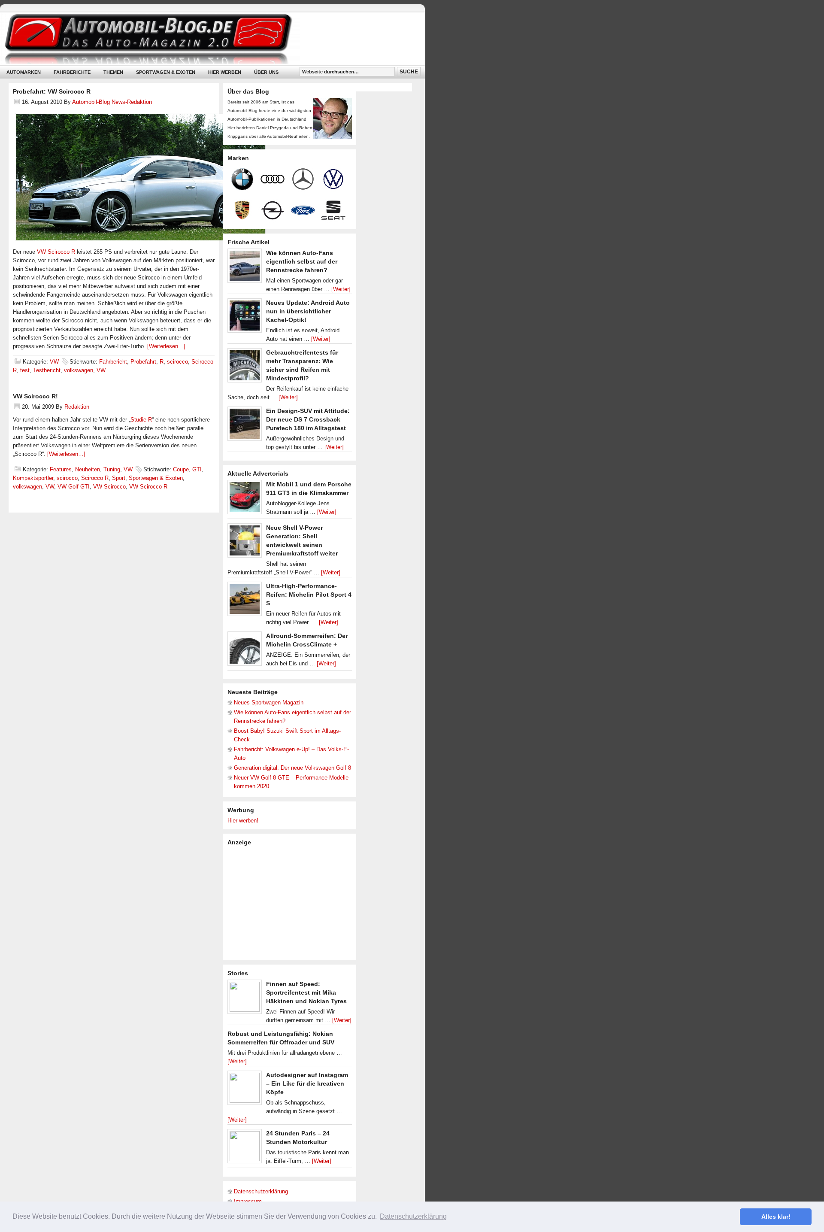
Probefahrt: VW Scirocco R (52, 91)
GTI (197, 469)
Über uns (266, 72)
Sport (118, 478)
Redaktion (76, 407)
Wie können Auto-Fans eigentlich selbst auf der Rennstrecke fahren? (301, 261)
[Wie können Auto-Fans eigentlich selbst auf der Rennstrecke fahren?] (244, 268)
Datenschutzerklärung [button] (413, 1216)
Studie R (141, 419)
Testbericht (47, 370)
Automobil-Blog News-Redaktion (112, 102)
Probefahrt (143, 361)
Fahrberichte (72, 72)
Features (61, 469)
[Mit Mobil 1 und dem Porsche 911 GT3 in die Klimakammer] (244, 499)
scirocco (177, 361)
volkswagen (78, 370)
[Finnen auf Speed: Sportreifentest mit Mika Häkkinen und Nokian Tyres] (244, 999)
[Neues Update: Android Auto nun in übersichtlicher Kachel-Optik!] (244, 317)
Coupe (181, 469)
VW (54, 361)
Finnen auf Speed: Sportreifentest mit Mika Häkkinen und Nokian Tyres (306, 992)
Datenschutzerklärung (261, 1191)
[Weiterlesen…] (166, 346)
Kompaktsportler (33, 478)
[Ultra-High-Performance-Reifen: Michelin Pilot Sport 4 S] (244, 601)
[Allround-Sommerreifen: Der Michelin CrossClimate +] (244, 650)
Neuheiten (87, 469)
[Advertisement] (291, 902)
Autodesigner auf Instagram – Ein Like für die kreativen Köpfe (307, 1083)
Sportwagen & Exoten (165, 72)
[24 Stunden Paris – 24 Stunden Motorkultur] (244, 1148)
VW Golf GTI (74, 486)
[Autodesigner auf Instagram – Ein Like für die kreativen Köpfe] (244, 1090)
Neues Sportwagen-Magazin (268, 702)
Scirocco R (95, 478)
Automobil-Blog (206, 38)
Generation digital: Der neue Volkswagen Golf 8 (292, 768)
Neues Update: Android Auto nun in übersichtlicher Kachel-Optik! (308, 311)
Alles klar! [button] (776, 1216)
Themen (113, 72)
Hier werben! (242, 820)
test (25, 370)
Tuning (111, 469)
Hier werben (224, 72)
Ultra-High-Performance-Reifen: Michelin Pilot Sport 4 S (308, 595)
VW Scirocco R (56, 252)
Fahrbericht (113, 361)
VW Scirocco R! (35, 396)
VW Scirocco (109, 486)
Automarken (23, 72)
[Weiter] (341, 289)
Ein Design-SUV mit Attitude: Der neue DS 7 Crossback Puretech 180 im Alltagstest (308, 419)
